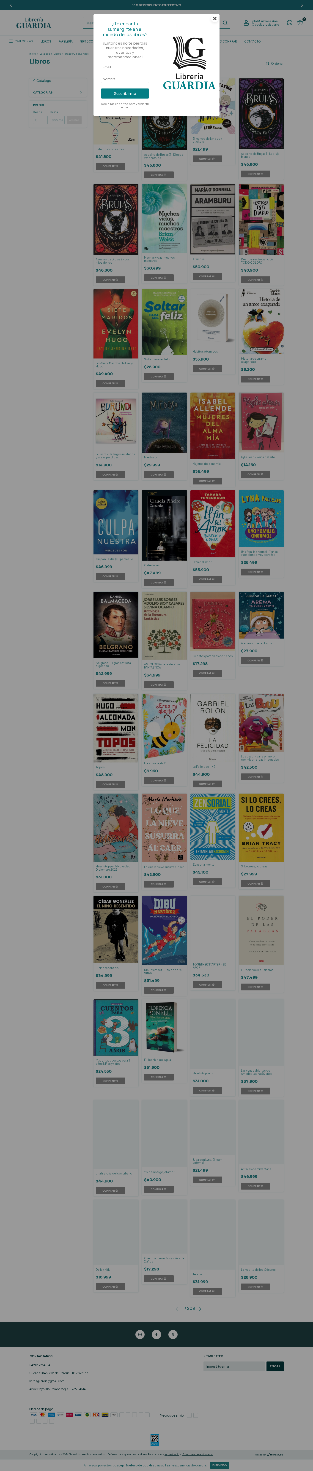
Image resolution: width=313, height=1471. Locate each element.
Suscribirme (125, 93)
